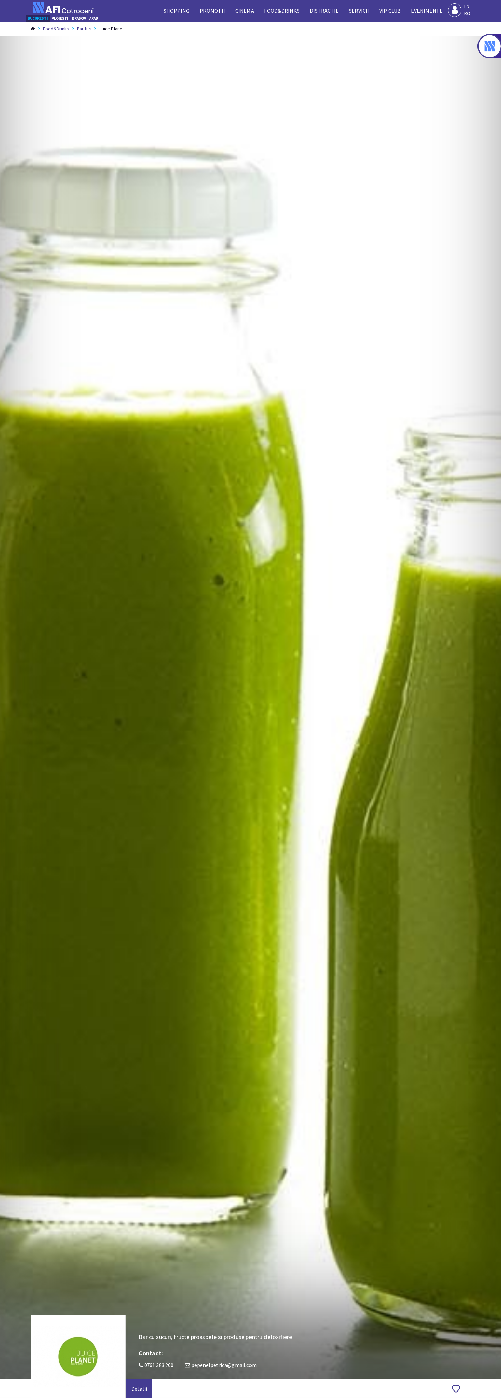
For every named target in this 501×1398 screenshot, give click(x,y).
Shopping (176, 10)
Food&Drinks (282, 10)
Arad (93, 18)
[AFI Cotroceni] (63, 8)
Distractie (324, 10)
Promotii (212, 10)
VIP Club (390, 10)
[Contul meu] (454, 10)
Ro (467, 13)
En (466, 6)
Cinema (244, 10)
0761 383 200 (158, 1365)
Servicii (359, 10)
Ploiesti (60, 18)
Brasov (79, 18)
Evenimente (427, 10)
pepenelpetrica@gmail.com (224, 1365)
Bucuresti (38, 18)
